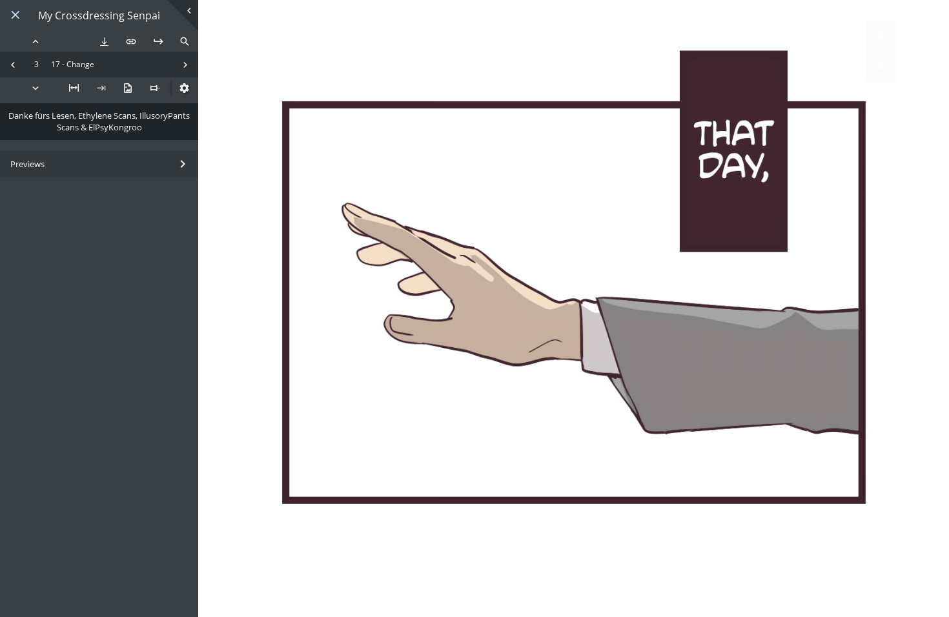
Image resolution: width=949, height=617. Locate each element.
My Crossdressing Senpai (99, 16)
